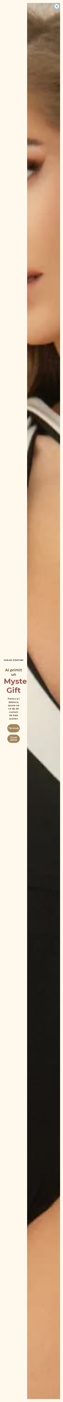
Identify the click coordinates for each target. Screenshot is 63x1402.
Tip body (13, 728)
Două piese (13, 738)
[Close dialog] (56, 6)
